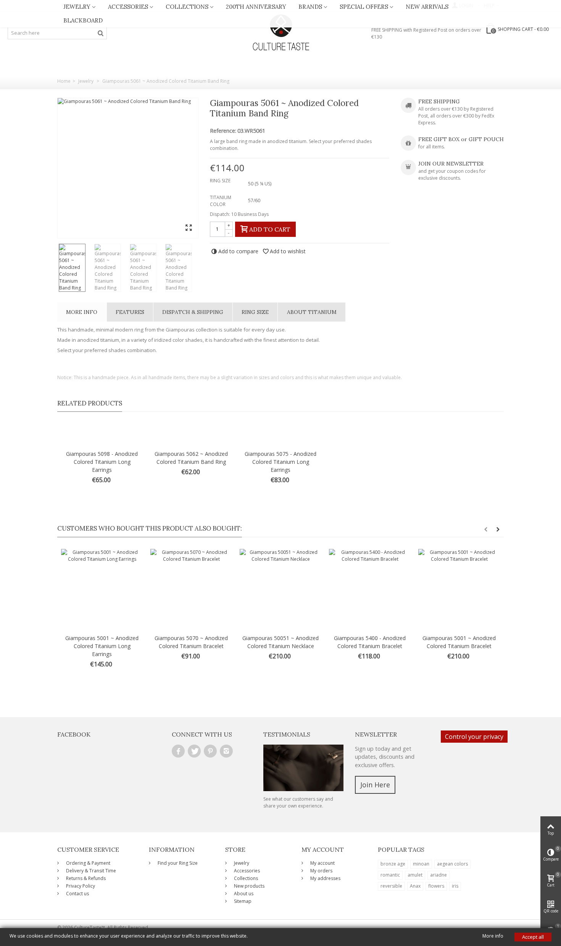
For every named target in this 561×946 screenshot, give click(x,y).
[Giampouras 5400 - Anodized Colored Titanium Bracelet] (370, 590)
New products (248, 886)
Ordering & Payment (87, 863)
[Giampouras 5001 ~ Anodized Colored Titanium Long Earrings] (102, 590)
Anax (415, 886)
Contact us (77, 893)
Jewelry (76, 6)
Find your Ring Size (177, 863)
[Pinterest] (210, 751)
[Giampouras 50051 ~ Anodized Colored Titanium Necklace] (280, 590)
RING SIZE (221, 180)
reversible (391, 886)
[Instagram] (226, 751)
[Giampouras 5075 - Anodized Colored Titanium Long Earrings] (280, 434)
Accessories (128, 6)
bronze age (392, 864)
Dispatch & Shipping (192, 312)
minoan (421, 864)
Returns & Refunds (85, 878)
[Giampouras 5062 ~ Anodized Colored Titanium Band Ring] (191, 434)
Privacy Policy (80, 886)
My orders (320, 870)
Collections (187, 6)
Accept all (533, 936)
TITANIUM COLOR (220, 201)
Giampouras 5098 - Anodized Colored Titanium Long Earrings (102, 461)
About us (243, 893)
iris (455, 886)
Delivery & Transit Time (90, 870)
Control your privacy (474, 736)
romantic (390, 875)
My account (322, 863)
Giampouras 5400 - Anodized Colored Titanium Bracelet (370, 642)
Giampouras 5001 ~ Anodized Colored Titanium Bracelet (459, 642)
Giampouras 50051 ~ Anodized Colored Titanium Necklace (280, 642)
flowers (436, 886)
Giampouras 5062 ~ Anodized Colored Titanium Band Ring (191, 457)
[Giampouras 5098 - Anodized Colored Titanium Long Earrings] (102, 434)
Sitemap (242, 901)
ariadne (438, 875)
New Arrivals (427, 6)
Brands (310, 6)
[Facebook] (178, 751)
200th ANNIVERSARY (256, 6)
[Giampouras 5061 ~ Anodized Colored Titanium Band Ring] (128, 168)
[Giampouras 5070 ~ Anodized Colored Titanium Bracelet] (191, 590)
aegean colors (452, 864)
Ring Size (255, 312)
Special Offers (364, 6)
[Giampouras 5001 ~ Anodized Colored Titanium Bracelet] (459, 590)
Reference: (223, 130)
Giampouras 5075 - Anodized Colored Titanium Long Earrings (280, 461)
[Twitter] (194, 751)
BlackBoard (83, 20)
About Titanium (312, 312)
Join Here (375, 784)
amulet (415, 875)
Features (130, 312)
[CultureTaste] (281, 33)
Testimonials (286, 734)
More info (81, 312)
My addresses (324, 878)
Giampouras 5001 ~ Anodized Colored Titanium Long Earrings (102, 646)
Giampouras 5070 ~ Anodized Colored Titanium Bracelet (191, 642)
